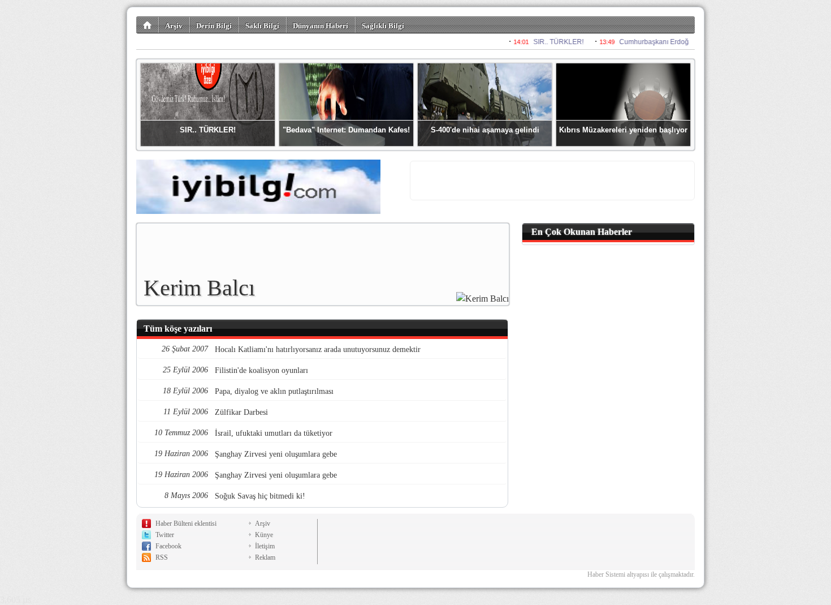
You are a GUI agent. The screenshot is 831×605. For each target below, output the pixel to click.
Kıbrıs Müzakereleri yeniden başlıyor (623, 130)
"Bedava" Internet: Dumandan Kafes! (346, 130)
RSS (161, 557)
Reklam (265, 557)
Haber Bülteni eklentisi (186, 523)
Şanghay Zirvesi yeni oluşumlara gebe (276, 454)
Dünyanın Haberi (320, 26)
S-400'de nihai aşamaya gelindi (485, 130)
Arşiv (174, 26)
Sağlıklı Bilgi (383, 26)
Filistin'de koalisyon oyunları (261, 370)
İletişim (265, 546)
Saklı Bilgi (262, 26)
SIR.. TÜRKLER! (208, 130)
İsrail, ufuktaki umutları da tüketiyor (273, 433)
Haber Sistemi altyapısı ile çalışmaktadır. (641, 574)
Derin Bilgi (214, 26)
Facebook (168, 546)
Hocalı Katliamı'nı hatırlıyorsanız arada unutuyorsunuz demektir (318, 349)
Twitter (164, 535)
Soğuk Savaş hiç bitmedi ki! (260, 496)
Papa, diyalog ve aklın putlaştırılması (274, 391)
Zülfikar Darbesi (241, 412)
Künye (264, 535)
